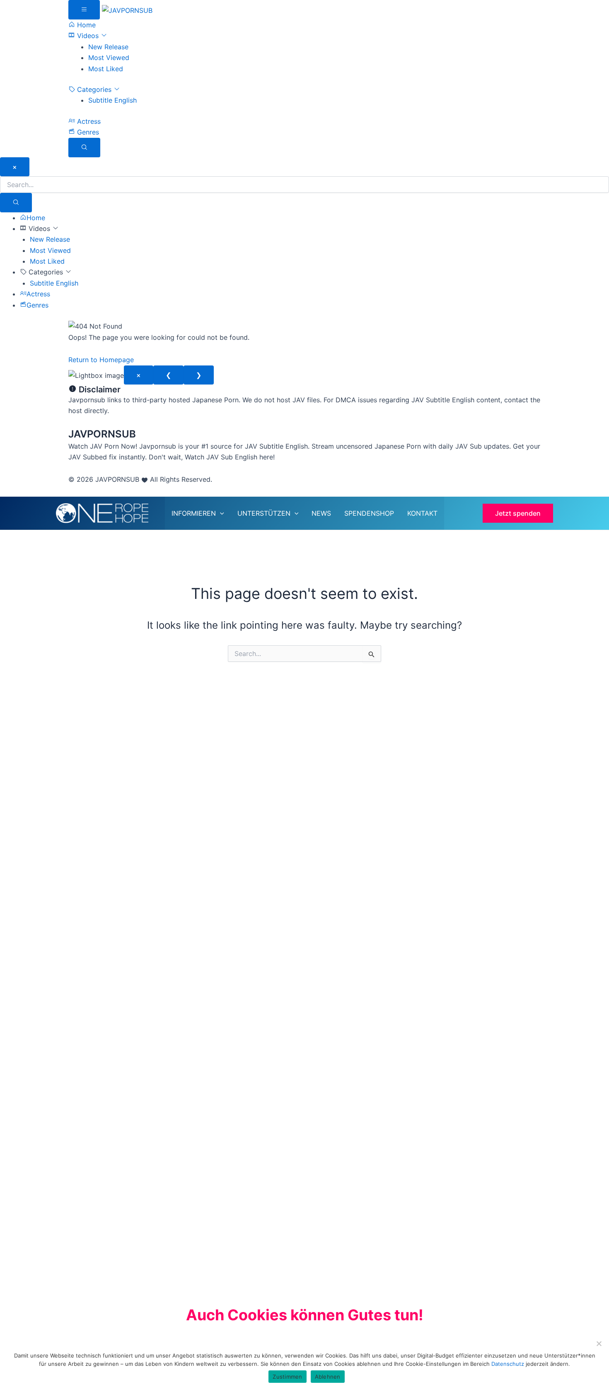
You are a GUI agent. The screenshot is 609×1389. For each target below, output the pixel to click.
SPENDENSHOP (369, 513)
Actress (88, 121)
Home (85, 25)
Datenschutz (508, 1363)
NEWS (321, 513)
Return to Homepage (101, 360)
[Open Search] (84, 147)
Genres (87, 132)
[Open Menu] (84, 9)
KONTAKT (422, 513)
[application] (220, 513)
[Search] (16, 202)
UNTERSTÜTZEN (263, 513)
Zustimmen (287, 1376)
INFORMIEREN (194, 513)
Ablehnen (328, 1376)
